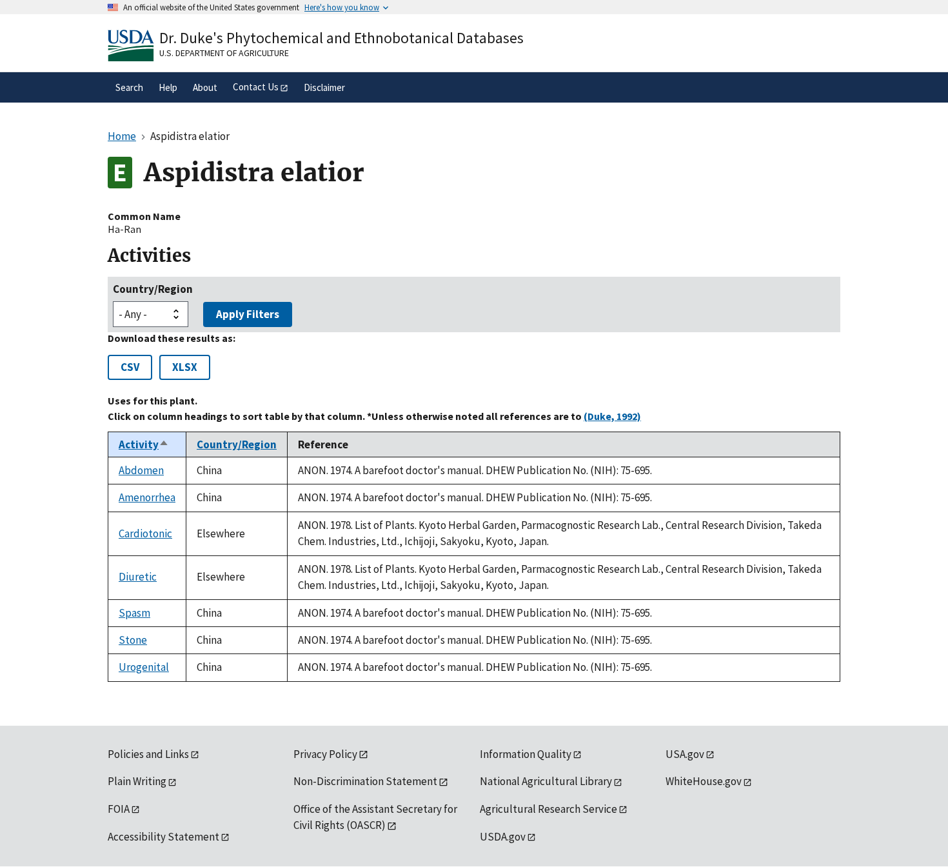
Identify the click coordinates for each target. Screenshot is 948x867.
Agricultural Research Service (548, 809)
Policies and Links (148, 754)
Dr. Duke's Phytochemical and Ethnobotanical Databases (341, 37)
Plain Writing (137, 781)
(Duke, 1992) (612, 416)
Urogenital (144, 667)
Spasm (134, 613)
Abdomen (141, 470)
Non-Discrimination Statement (365, 781)
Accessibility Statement (163, 837)
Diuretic (138, 577)
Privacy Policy (325, 754)
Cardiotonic (145, 533)
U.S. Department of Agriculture (224, 53)
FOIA (119, 809)
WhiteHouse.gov (704, 781)
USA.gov (685, 754)
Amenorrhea (147, 497)
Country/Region (153, 289)
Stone (133, 640)
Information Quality (525, 754)
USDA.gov (503, 837)
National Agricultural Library (546, 781)
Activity (144, 444)
